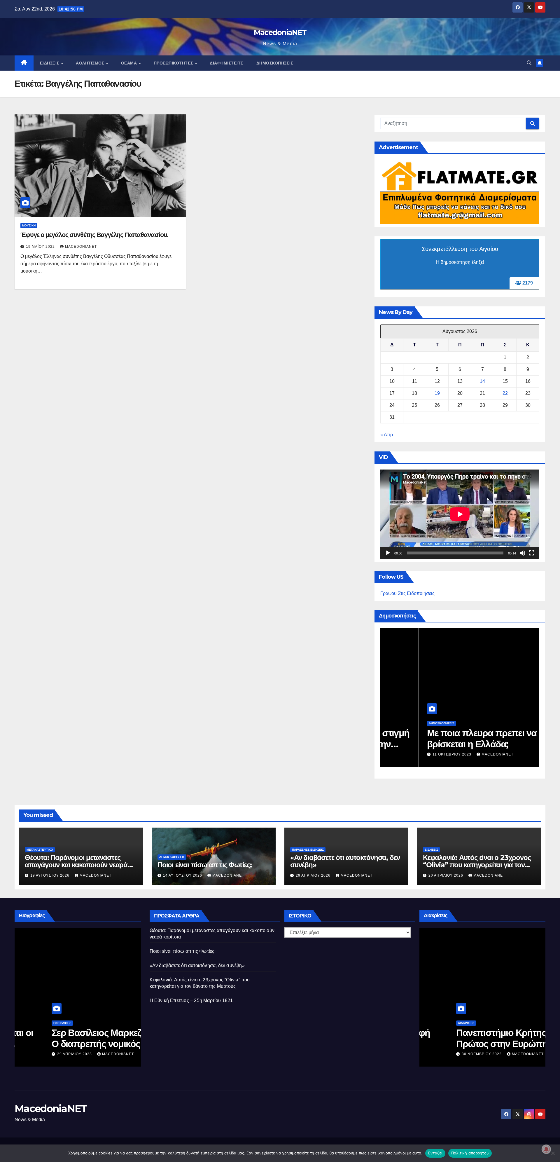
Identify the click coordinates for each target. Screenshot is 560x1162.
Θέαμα (129, 63)
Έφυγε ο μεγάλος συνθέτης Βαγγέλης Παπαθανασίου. (94, 235)
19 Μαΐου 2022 (41, 247)
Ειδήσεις (50, 63)
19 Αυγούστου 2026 (50, 875)
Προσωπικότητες (174, 63)
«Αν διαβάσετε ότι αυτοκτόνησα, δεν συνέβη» (345, 861)
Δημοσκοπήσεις (274, 63)
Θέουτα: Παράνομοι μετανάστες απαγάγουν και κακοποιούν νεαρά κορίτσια (76, 864)
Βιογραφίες (32, 1023)
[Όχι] (553, 1153)
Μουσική (29, 225)
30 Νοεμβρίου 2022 (451, 1054)
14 (482, 381)
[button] (529, 62)
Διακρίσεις (435, 1023)
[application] (459, 514)
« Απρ (386, 434)
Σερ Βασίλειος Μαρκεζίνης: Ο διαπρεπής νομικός (75, 1038)
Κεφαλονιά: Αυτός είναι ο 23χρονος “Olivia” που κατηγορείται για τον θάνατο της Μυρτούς (477, 864)
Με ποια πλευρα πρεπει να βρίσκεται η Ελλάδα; (443, 738)
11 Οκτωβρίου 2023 (414, 754)
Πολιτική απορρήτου (470, 1153)
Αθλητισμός (91, 63)
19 (437, 393)
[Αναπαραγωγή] (388, 553)
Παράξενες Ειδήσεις (308, 849)
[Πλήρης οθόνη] (532, 553)
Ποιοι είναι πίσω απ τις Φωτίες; (205, 865)
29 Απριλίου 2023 (44, 1054)
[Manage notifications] (546, 1149)
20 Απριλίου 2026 (446, 875)
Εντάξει (435, 1153)
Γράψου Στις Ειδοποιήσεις (407, 593)
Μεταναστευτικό (40, 849)
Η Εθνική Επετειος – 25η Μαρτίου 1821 (191, 1000)
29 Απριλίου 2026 (314, 875)
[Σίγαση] (522, 553)
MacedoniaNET (280, 32)
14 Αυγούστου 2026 (183, 875)
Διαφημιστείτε (227, 63)
